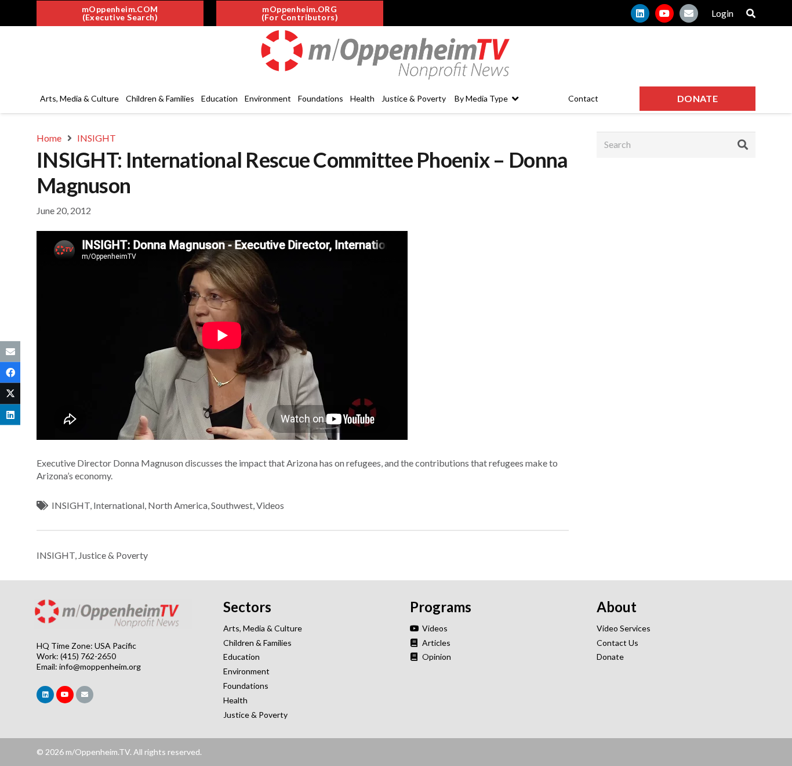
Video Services (624, 628)
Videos (270, 505)
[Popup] (750, 13)
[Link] (396, 55)
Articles (435, 643)
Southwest (232, 505)
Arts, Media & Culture (262, 628)
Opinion (435, 657)
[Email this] (10, 351)
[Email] (689, 13)
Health (235, 700)
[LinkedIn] (640, 13)
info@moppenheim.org (100, 666)
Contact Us (617, 643)
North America (178, 505)
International (118, 505)
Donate (610, 657)
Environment (246, 671)
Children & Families (257, 643)
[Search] (742, 144)
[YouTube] (664, 13)
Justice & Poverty (113, 555)
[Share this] (10, 372)
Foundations (245, 686)
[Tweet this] (10, 393)
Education (241, 657)
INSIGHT (71, 505)
